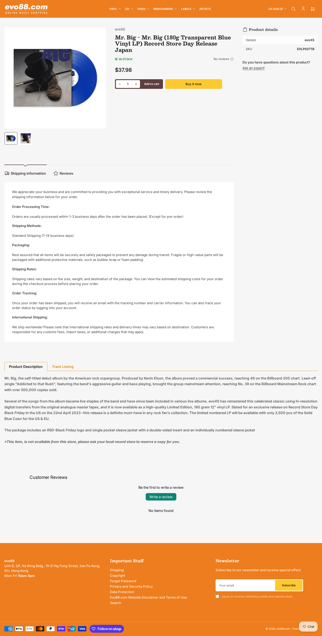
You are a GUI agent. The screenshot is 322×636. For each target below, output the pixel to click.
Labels (186, 9)
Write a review (161, 497)
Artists (205, 9)
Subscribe (289, 585)
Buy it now (194, 84)
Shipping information (28, 173)
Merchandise (163, 9)
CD (127, 9)
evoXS (120, 29)
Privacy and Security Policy (131, 586)
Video (141, 9)
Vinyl (113, 9)
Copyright (117, 575)
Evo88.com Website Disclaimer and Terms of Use (148, 597)
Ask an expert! (253, 68)
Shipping (117, 570)
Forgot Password (123, 581)
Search (115, 603)
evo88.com (283, 628)
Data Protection (122, 592)
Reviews (66, 173)
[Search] (293, 9)
